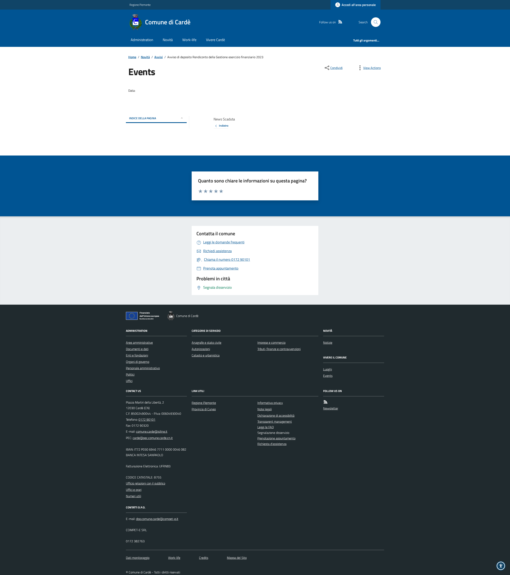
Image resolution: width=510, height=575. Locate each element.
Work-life (189, 39)
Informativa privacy (270, 402)
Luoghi (327, 369)
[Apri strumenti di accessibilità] (501, 566)
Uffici (129, 380)
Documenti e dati (137, 349)
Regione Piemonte (140, 5)
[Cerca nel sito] (374, 22)
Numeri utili (133, 496)
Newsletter (330, 408)
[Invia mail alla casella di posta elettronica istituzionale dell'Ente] (151, 431)
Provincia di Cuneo (204, 409)
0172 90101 (146, 419)
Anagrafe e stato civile (206, 342)
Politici (130, 374)
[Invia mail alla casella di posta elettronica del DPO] (157, 519)
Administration (142, 39)
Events (327, 375)
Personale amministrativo (143, 368)
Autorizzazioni (201, 349)
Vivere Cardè (215, 39)
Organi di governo (137, 361)
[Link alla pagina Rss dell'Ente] (325, 402)
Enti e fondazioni (137, 355)
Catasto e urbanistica (206, 355)
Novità (168, 39)
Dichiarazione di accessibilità (275, 415)
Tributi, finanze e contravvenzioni (279, 349)
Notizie (327, 342)
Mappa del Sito (237, 557)
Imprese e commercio (271, 342)
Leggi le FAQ (265, 427)
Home (132, 57)
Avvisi (158, 57)
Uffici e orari (133, 489)
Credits (203, 557)
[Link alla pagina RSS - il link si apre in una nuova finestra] (340, 22)
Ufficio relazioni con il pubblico (145, 483)
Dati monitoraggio (137, 557)
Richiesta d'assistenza (271, 443)
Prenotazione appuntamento (276, 438)
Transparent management (274, 421)
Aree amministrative (139, 342)
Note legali (264, 409)
